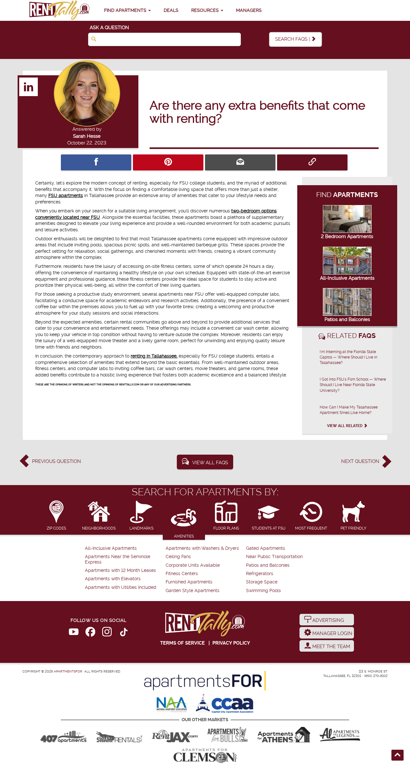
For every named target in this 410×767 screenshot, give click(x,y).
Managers (249, 10)
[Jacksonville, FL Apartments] (175, 734)
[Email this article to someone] (240, 162)
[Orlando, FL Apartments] (63, 734)
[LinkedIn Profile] (28, 86)
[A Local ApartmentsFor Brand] (205, 680)
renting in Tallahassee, (154, 356)
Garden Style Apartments (192, 590)
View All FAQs (210, 463)
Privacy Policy (231, 643)
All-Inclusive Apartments (347, 278)
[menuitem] (124, 548)
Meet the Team (330, 646)
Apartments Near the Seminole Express (117, 559)
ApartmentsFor (68, 671)
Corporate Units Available (193, 565)
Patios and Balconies (347, 319)
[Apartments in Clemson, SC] (205, 755)
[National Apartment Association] (172, 705)
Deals (171, 10)
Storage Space (261, 582)
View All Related (345, 426)
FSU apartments (65, 195)
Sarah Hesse (87, 136)
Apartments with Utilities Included (120, 587)
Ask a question (109, 27)
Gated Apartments (265, 548)
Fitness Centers (182, 573)
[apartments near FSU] (59, 10)
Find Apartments (126, 10)
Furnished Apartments (189, 582)
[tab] (56, 516)
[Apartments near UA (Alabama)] (340, 734)
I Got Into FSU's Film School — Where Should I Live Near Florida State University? (353, 384)
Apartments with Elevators (113, 578)
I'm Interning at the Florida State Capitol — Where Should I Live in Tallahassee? (348, 357)
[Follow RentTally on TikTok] (123, 633)
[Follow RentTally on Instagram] (107, 633)
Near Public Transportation (274, 556)
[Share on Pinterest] (168, 162)
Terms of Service (182, 643)
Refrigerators (259, 573)
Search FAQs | (293, 39)
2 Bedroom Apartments (347, 236)
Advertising (327, 620)
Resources (205, 10)
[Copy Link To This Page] (312, 162)
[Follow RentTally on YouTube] (73, 633)
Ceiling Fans (178, 556)
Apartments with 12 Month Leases (120, 570)
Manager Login (331, 633)
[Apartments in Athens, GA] (284, 734)
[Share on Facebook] (96, 162)
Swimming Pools (263, 590)
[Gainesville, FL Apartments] (119, 734)
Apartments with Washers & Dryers (202, 548)
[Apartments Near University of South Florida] (228, 734)
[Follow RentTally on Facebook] (90, 633)
